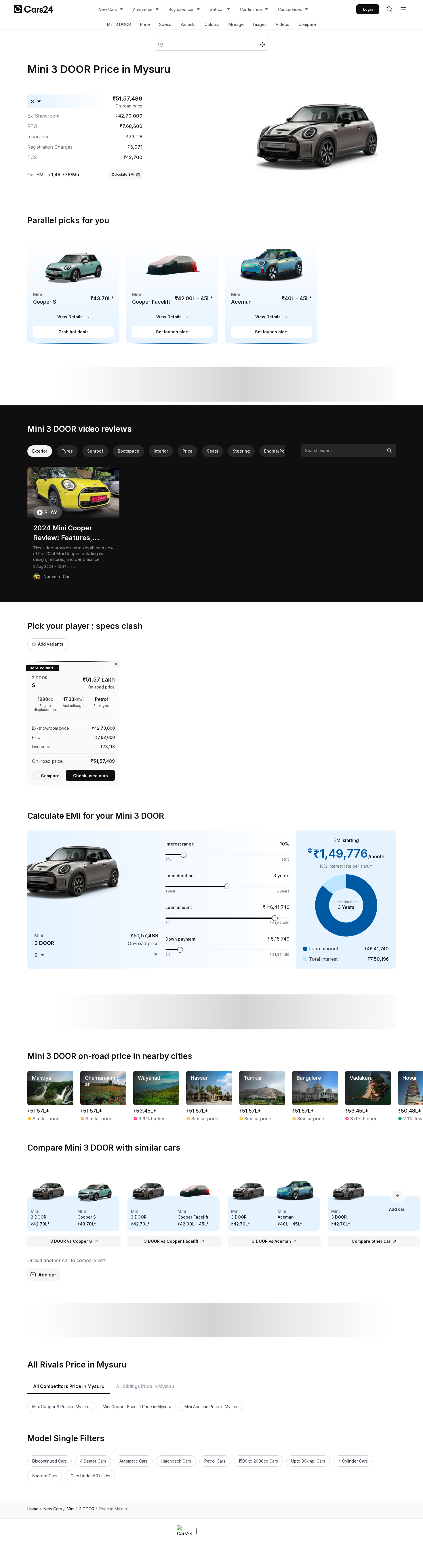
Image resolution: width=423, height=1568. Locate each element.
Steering (241, 451)
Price (145, 24)
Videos (282, 24)
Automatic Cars (133, 1461)
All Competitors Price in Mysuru (68, 1386)
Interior (161, 451)
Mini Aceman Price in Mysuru (211, 1406)
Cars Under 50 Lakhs (90, 1475)
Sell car (217, 9)
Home (34, 1509)
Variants (187, 24)
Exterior (39, 451)
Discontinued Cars (49, 1461)
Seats (212, 451)
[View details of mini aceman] (271, 289)
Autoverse (143, 9)
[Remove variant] (116, 664)
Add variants (50, 644)
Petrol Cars (214, 1461)
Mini (72, 1509)
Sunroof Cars (44, 1475)
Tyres (67, 451)
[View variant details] (73, 722)
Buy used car (181, 9)
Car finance (251, 9)
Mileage (236, 24)
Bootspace (128, 451)
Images (259, 24)
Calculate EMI (123, 174)
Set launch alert (172, 331)
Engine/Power (278, 451)
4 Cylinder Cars (353, 1461)
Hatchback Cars (176, 1461)
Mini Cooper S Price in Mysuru (60, 1406)
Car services (290, 9)
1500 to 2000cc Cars (258, 1461)
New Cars (107, 9)
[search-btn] (389, 9)
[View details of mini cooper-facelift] (172, 289)
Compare (307, 24)
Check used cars (90, 775)
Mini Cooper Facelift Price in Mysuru (137, 1406)
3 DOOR (88, 1509)
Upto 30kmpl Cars (308, 1461)
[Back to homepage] (33, 9)
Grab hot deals (73, 331)
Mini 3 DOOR (119, 24)
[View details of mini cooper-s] (73, 289)
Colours (212, 24)
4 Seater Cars (93, 1461)
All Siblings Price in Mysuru (145, 1386)
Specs (165, 24)
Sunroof (95, 451)
